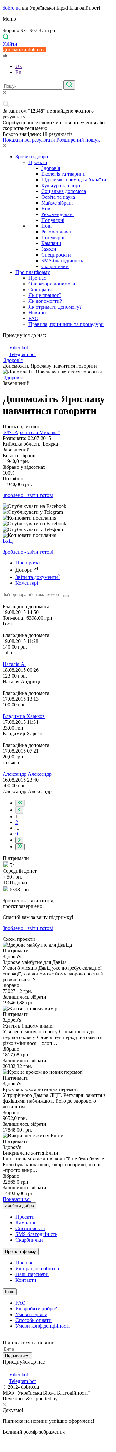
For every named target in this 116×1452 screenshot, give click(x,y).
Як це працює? (44, 295)
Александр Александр (27, 774)
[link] (58, 506)
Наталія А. (14, 664)
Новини (37, 312)
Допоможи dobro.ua (24, 49)
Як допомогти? (45, 301)
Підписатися (17, 1355)
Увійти (10, 44)
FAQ (33, 318)
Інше (9, 1291)
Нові (46, 208)
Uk (18, 66)
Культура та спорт (61, 185)
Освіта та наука (58, 197)
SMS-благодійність (62, 260)
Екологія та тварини (63, 174)
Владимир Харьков (24, 716)
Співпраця (40, 289)
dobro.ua (12, 8)
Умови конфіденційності (42, 1326)
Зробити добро (31, 156)
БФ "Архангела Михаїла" (31, 432)
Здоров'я (50, 168)
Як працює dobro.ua (37, 1268)
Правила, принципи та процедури (66, 324)
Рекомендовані (57, 214)
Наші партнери (32, 1274)
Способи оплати (33, 1320)
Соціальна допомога (63, 191)
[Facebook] (3, 1367)
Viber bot (18, 347)
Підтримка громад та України (73, 179)
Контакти (25, 1280)
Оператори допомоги (51, 283)
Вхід (8, 541)
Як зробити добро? (36, 1308)
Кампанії (51, 243)
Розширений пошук (78, 140)
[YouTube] (4, 1367)
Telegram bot (22, 354)
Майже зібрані (57, 203)
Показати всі (17, 1199)
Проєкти (37, 162)
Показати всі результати (29, 140)
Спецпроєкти (56, 255)
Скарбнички (55, 266)
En (18, 72)
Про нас (37, 278)
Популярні (52, 220)
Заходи (48, 249)
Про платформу (32, 272)
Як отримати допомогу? (55, 307)
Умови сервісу (31, 1314)
